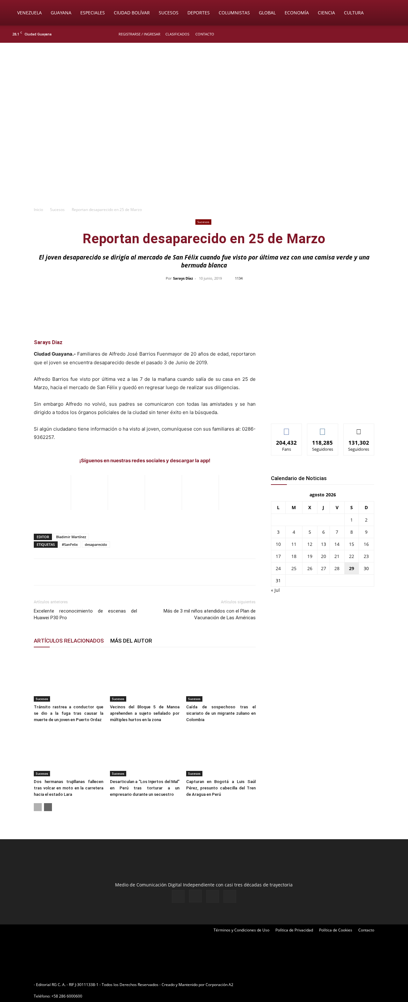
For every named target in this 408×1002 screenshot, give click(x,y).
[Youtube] (397, 34)
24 (278, 568)
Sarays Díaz (183, 278)
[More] (338, 292)
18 (293, 556)
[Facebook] (365, 34)
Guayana (61, 13)
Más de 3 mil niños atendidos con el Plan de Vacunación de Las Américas (210, 614)
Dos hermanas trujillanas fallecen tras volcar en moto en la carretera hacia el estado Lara (68, 788)
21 (336, 556)
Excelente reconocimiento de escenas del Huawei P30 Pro (85, 614)
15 (351, 544)
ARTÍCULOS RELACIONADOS (69, 640)
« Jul (275, 590)
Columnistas (234, 13)
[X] (386, 34)
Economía (297, 13)
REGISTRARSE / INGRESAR (139, 34)
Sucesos (168, 13)
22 (351, 556)
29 (351, 568)
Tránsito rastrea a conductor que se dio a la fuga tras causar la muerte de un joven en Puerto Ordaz (68, 713)
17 (278, 556)
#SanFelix (70, 544)
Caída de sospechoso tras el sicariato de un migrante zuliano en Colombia (221, 713)
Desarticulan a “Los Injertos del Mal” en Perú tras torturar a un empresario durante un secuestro (144, 788)
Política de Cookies (335, 930)
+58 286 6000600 (66, 996)
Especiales (92, 13)
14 (336, 544)
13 (323, 544)
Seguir (323, 428)
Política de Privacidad (294, 930)
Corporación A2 (219, 984)
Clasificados (177, 34)
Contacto (204, 34)
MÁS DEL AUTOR (131, 640)
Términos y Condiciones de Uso (241, 930)
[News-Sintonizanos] (319, 408)
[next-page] (48, 807)
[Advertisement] (204, 155)
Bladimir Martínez (71, 536)
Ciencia (326, 13)
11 (293, 544)
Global (267, 13)
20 (323, 556)
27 (323, 568)
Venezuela (29, 13)
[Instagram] (376, 34)
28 (336, 568)
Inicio (38, 209)
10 (278, 544)
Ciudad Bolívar (132, 13)
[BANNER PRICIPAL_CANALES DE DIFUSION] (204, 78)
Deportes (198, 13)
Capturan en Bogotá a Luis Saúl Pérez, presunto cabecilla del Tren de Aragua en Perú (221, 788)
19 (309, 556)
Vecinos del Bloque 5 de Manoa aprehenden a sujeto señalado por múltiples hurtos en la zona (144, 713)
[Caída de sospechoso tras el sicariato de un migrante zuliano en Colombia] (221, 678)
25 (293, 568)
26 (309, 568)
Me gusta (286, 428)
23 (366, 556)
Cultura (354, 13)
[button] (394, 13)
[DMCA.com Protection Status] (284, 984)
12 (309, 544)
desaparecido (96, 544)
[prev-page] (38, 807)
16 (366, 544)
